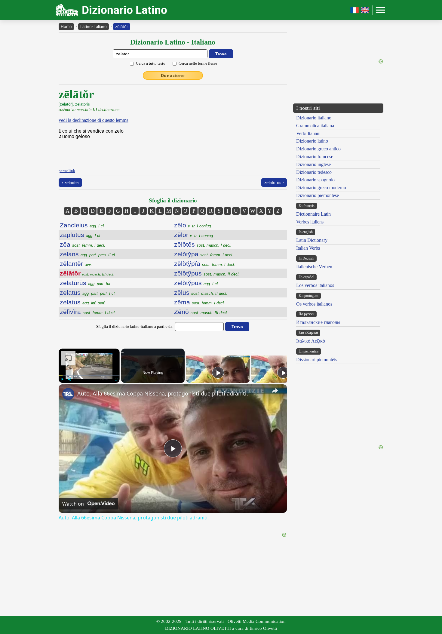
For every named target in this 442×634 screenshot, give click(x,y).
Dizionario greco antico (318, 148)
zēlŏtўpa (203, 254)
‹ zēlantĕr (70, 182)
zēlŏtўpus (207, 273)
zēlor (194, 234)
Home (66, 26)
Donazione (173, 75)
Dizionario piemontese (317, 195)
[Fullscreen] (116, 379)
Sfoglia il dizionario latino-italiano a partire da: (134, 326)
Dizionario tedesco (314, 172)
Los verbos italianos (315, 285)
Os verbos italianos (314, 303)
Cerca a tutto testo (150, 63)
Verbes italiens (310, 221)
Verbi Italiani (308, 133)
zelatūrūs (86, 282)
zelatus (88, 292)
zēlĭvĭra (88, 311)
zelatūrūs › (274, 182)
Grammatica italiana (315, 125)
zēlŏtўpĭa (204, 263)
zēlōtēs (203, 244)
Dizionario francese (314, 156)
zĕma (199, 302)
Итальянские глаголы (318, 322)
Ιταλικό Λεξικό (310, 340)
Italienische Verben (314, 266)
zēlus (200, 292)
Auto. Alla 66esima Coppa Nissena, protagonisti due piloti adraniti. (162, 393)
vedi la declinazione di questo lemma (93, 120)
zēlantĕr (76, 263)
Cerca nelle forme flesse (198, 63)
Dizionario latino (312, 140)
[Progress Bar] (89, 375)
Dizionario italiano (313, 117)
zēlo (193, 225)
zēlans (88, 254)
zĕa (82, 244)
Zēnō (201, 311)
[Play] (62, 379)
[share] (274, 390)
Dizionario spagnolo (315, 179)
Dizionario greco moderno (321, 187)
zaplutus (80, 234)
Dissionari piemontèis (316, 359)
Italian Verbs (308, 248)
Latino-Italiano (93, 26)
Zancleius (82, 225)
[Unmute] (69, 379)
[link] (68, 394)
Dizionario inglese (313, 164)
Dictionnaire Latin (313, 214)
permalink (67, 170)
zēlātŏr (121, 26)
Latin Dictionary (311, 240)
